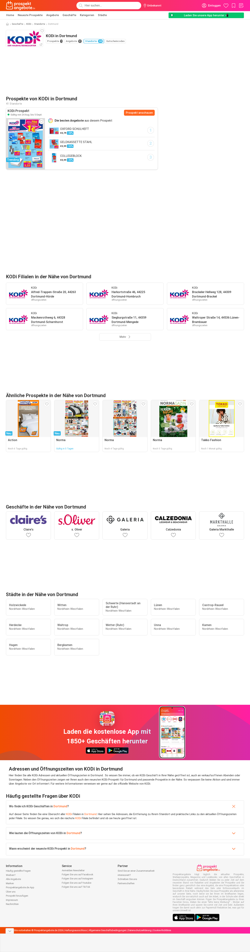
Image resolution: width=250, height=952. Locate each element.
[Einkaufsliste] (241, 5)
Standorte (39, 24)
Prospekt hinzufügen (17, 895)
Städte (102, 15)
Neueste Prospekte (30, 15)
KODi (28, 24)
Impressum (12, 900)
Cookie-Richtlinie (162, 930)
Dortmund (60, 806)
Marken (10, 883)
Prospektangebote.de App (20, 887)
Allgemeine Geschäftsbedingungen (107, 930)
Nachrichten (12, 904)
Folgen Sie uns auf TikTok (76, 886)
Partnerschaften (126, 883)
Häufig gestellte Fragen (18, 870)
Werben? (11, 875)
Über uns (11, 891)
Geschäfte (69, 15)
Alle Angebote (13, 879)
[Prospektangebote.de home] (20, 5)
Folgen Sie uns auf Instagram (77, 878)
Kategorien (87, 15)
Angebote (52, 15)
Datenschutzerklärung (139, 930)
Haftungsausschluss (76, 930)
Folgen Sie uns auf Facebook (77, 874)
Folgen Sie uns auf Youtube (76, 882)
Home (10, 15)
